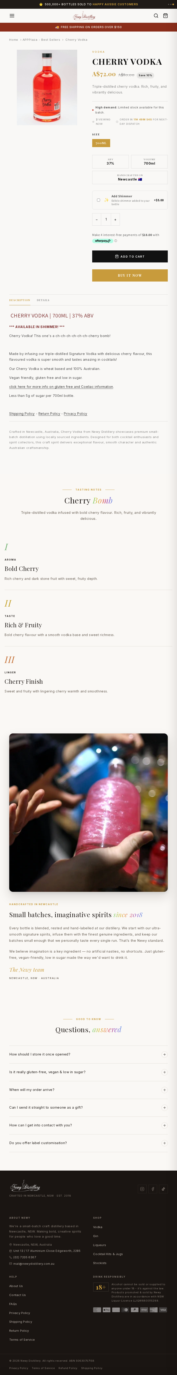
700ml (101, 143)
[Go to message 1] (168, 4)
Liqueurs (99, 1245)
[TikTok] (163, 1189)
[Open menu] (12, 16)
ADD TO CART (133, 256)
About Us (16, 1286)
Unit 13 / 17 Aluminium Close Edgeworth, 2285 (46, 1251)
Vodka (97, 1227)
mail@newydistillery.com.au (34, 1263)
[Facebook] (152, 1189)
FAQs (13, 1304)
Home (13, 39)
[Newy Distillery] (84, 15)
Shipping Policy (22, 414)
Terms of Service (22, 1339)
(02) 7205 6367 (24, 1257)
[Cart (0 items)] (165, 15)
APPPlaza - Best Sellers (41, 39)
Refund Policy (68, 1368)
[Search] (156, 15)
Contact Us (17, 1295)
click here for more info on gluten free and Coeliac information (61, 387)
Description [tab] (19, 300)
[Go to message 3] (173, 4)
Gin (95, 1236)
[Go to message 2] (170, 4)
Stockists (99, 1263)
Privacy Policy (75, 414)
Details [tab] (43, 300)
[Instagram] (142, 1189)
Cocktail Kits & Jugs (108, 1254)
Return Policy (49, 414)
